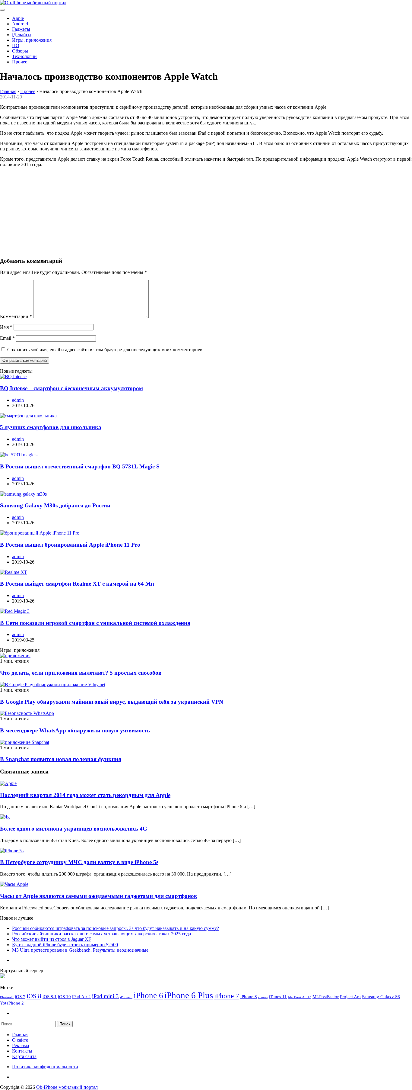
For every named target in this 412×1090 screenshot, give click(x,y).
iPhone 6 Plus (188, 995)
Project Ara (350, 996)
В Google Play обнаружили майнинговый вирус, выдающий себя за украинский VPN (111, 702)
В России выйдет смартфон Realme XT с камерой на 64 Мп (77, 583)
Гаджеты (21, 29)
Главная (20, 1034)
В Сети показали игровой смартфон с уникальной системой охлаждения (95, 623)
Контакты (22, 1050)
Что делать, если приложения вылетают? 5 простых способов (80, 673)
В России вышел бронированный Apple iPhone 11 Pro (70, 545)
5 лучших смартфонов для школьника (50, 427)
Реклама (20, 1045)
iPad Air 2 (81, 996)
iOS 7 (20, 996)
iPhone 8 (248, 996)
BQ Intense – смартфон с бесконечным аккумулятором (71, 388)
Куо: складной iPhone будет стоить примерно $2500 (65, 944)
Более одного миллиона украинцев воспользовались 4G (73, 828)
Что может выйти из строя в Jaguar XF (51, 939)
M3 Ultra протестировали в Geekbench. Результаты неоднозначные (80, 950)
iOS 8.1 (50, 996)
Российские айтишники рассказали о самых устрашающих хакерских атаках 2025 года (101, 933)
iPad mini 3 (105, 996)
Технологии (24, 56)
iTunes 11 (278, 996)
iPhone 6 (148, 995)
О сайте (20, 1040)
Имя (6, 327)
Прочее (19, 61)
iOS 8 (34, 996)
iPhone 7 (226, 996)
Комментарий (16, 316)
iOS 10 (64, 996)
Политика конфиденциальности (45, 1066)
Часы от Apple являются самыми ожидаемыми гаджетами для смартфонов (98, 896)
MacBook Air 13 (299, 997)
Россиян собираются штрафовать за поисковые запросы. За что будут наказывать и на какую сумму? (115, 928)
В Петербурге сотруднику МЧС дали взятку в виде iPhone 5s (79, 862)
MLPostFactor (325, 996)
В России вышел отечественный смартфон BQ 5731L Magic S (80, 466)
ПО (15, 45)
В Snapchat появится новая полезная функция (60, 759)
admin (18, 400)
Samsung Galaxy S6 (381, 996)
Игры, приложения (32, 40)
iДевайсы (21, 34)
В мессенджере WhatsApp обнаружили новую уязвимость (75, 730)
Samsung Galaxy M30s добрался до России (55, 505)
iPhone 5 (126, 997)
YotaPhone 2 (12, 1002)
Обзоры (20, 50)
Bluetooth (7, 997)
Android (20, 23)
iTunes (263, 997)
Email (7, 338)
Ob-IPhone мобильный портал (67, 1087)
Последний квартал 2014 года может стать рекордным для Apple (85, 795)
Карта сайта (24, 1056)
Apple (18, 18)
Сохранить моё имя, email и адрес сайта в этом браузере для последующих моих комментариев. (105, 349)
